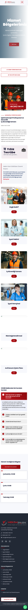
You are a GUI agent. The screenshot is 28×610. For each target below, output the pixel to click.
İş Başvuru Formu (8, 599)
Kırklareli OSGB (7, 579)
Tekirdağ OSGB (8, 497)
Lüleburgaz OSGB (7, 577)
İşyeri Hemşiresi (7, 556)
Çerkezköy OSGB (9, 474)
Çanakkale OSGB (7, 581)
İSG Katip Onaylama (15, 75)
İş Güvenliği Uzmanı (8, 554)
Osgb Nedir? (6, 549)
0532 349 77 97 (6, 535)
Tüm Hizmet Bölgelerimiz (11, 467)
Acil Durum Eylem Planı (9, 561)
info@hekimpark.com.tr (9, 537)
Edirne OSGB (6, 584)
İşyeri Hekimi (6, 552)
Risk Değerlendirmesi (8, 559)
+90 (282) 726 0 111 (8, 533)
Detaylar (14, 42)
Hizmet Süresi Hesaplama (14, 69)
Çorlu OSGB (7, 486)
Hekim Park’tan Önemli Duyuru (11, 592)
